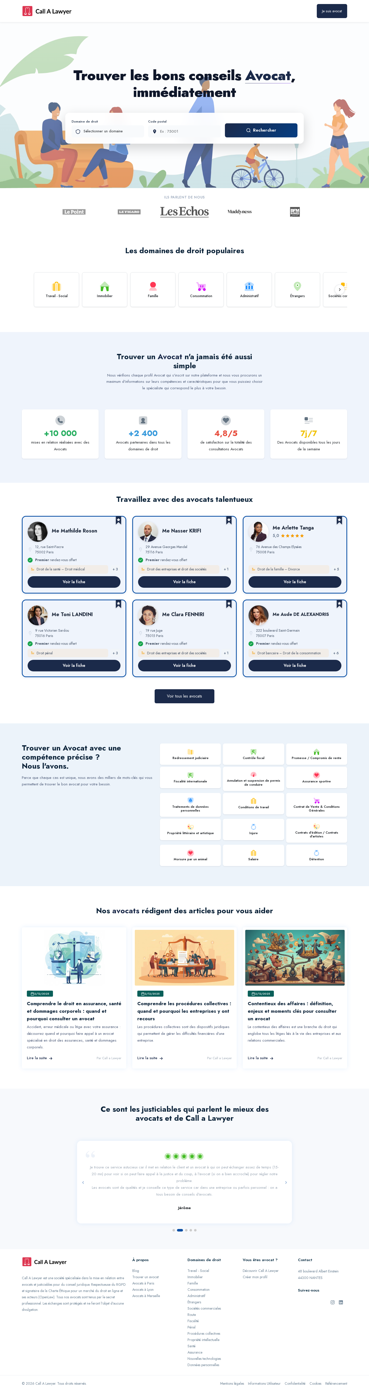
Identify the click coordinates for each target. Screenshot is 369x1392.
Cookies (315, 1383)
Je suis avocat (332, 11)
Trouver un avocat (145, 1276)
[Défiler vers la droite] (340, 290)
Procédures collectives (204, 1333)
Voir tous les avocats (184, 696)
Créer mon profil (255, 1276)
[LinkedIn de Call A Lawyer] (341, 1302)
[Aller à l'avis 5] (195, 1230)
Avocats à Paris (143, 1283)
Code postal (157, 121)
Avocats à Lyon (143, 1289)
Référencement (336, 1383)
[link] (74, 555)
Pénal (192, 1327)
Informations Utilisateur (264, 1383)
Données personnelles (203, 1364)
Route (192, 1314)
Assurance (195, 1352)
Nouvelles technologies (204, 1358)
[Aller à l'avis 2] (180, 1230)
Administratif (196, 1295)
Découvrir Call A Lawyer (261, 1270)
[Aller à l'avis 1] (173, 1230)
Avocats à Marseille (146, 1295)
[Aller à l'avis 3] (186, 1230)
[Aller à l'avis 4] (191, 1230)
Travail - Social (198, 1270)
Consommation (199, 1289)
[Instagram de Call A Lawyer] (333, 1302)
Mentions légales (232, 1383)
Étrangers (194, 1302)
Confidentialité (295, 1383)
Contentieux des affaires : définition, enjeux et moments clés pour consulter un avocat (292, 1011)
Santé (192, 1346)
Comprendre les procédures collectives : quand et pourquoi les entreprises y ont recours (184, 1011)
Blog (135, 1270)
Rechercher (264, 130)
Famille (193, 1283)
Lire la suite (37, 1058)
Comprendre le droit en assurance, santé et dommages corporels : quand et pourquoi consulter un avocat (74, 1011)
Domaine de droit (85, 121)
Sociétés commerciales (204, 1308)
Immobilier (195, 1276)
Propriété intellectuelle (203, 1339)
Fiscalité (193, 1320)
